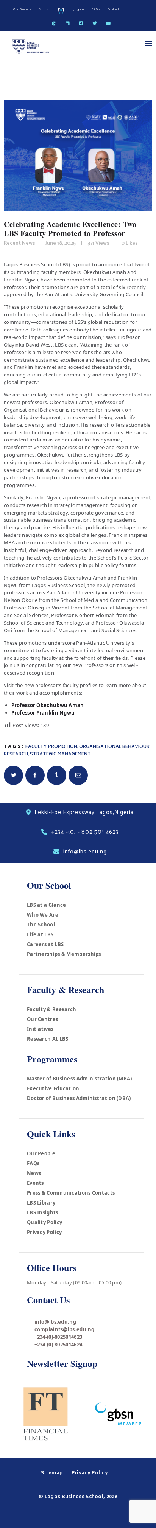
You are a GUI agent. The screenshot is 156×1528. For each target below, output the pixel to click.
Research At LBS (48, 1038)
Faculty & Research (51, 1009)
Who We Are (42, 914)
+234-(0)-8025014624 (58, 1344)
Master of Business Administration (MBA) (79, 1078)
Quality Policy (44, 1222)
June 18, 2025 (60, 243)
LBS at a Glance (46, 905)
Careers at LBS (45, 944)
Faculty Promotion (51, 747)
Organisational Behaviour (114, 747)
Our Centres (42, 1019)
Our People (41, 1153)
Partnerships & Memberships (64, 954)
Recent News (19, 243)
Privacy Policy (44, 1232)
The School (41, 924)
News (34, 1173)
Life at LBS (40, 934)
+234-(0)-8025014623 (58, 1337)
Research (16, 755)
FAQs (33, 1163)
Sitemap (52, 1473)
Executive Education (53, 1088)
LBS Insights (42, 1212)
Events (35, 1183)
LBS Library (41, 1202)
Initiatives (40, 1029)
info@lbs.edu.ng (55, 1321)
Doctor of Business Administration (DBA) (79, 1098)
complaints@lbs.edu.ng (64, 1329)
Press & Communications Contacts (71, 1192)
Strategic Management (60, 755)
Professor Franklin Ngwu (43, 712)
